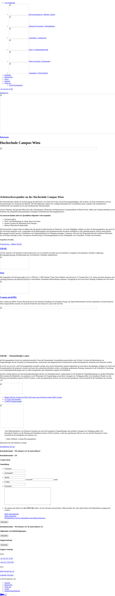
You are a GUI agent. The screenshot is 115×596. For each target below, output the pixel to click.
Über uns (7, 83)
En (7, 93)
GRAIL (3, 248)
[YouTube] (3, 595)
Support (7, 81)
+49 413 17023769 (7, 562)
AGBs (6, 589)
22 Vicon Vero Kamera (12, 399)
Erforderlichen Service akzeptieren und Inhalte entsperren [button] (24, 518)
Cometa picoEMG (8, 297)
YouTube (10, 575)
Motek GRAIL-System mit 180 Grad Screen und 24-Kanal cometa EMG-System (33, 397)
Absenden (4, 522)
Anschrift (29, 480)
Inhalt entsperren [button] (10, 516)
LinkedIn (3, 575)
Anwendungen (9, 3)
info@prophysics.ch (7, 571)
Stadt (56, 480)
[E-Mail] (4, 595)
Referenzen (8, 77)
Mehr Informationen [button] (11, 514)
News (6, 79)
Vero (2, 273)
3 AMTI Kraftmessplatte (13, 401)
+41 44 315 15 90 (6, 89)
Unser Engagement (16, 85)
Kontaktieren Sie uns (7, 447)
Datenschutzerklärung (12, 591)
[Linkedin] (1, 595)
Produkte (7, 75)
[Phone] (6, 595)
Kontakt (3, 93)
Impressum (8, 585)
